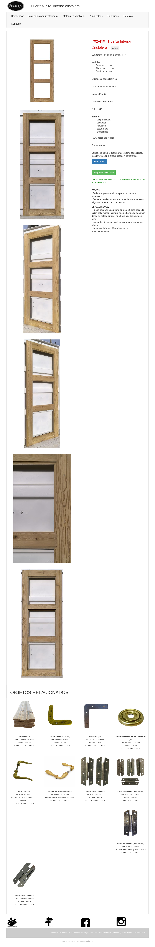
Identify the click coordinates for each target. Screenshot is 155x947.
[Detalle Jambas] (24, 716)
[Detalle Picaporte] (24, 771)
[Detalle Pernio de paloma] (95, 771)
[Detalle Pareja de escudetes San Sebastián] (130, 716)
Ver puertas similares (104, 172)
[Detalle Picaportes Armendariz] (59, 771)
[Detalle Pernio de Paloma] (130, 823)
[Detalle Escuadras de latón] (59, 716)
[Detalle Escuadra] (95, 716)
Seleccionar (99, 161)
